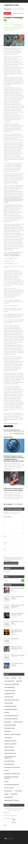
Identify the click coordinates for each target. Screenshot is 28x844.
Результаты (14, 822)
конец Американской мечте (11, 715)
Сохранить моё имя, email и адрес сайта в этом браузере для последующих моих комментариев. (14, 559)
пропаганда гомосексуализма (12, 767)
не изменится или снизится (11, 815)
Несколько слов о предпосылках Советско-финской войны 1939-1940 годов (14, 430)
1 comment (11, 22)
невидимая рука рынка (10, 740)
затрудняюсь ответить (10, 818)
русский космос (8, 791)
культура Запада (18, 722)
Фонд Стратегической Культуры (11, 423)
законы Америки (8, 703)
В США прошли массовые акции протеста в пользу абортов (16, 631)
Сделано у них (11, 4)
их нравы (6, 712)
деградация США (8, 696)
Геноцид (6, 678)
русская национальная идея (11, 784)
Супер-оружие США (9, 681)
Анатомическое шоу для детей (17, 655)
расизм (6, 781)
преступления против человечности (10, 757)
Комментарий (7, 516)
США (5, 20)
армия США (19, 681)
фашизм (12, 30)
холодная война (8, 797)
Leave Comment (18, 504)
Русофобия (13, 678)
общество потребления (10, 744)
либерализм (7, 731)
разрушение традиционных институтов (11, 777)
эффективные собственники (11, 800)
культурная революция (10, 725)
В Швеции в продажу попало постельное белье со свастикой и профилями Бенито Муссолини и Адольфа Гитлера (14, 458)
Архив (5, 825)
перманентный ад (9, 747)
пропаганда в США (9, 764)
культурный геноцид (9, 728)
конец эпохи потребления (11, 718)
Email (5, 542)
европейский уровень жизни (11, 700)
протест (6, 770)
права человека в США (10, 753)
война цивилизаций (9, 687)
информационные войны (10, 709)
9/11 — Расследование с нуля (17, 433)
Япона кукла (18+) (15, 638)
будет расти (7, 812)
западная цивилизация (10, 706)
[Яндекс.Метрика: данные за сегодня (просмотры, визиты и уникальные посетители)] (9, 838)
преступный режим (9, 761)
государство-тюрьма (9, 690)
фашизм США (14, 794)
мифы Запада (7, 737)
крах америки (7, 722)
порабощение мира (9, 750)
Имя (5, 536)
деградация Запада (9, 693)
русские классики (8, 787)
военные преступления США (10, 27)
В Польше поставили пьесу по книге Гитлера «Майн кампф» (13, 489)
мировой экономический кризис (12, 734)
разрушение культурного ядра (12, 773)
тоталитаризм (18, 791)
